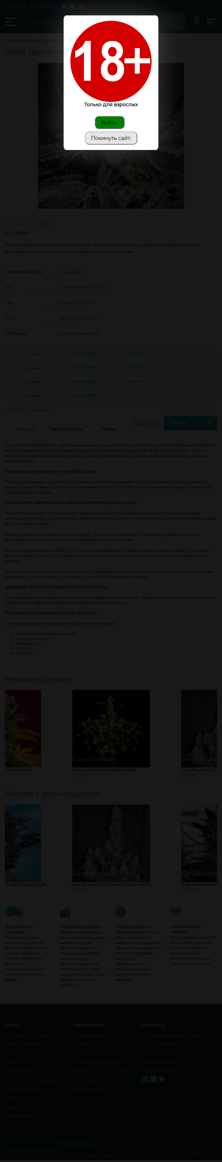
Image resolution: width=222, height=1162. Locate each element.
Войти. (110, 122)
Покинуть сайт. (111, 138)
